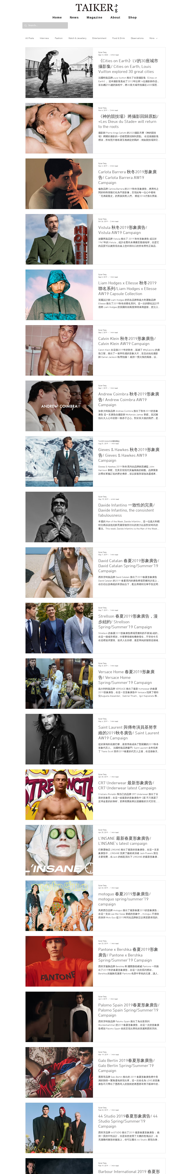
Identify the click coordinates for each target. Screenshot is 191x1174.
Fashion (59, 38)
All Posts (29, 38)
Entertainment (99, 38)
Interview (44, 38)
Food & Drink (118, 38)
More (152, 38)
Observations (137, 38)
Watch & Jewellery (77, 38)
